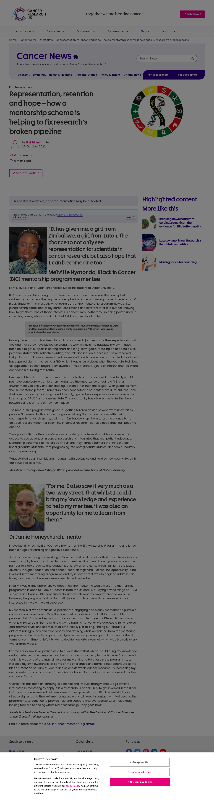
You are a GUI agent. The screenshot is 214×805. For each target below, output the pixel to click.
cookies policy (73, 786)
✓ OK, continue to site (139, 782)
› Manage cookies (139, 762)
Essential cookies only (140, 772)
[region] (107, 778)
